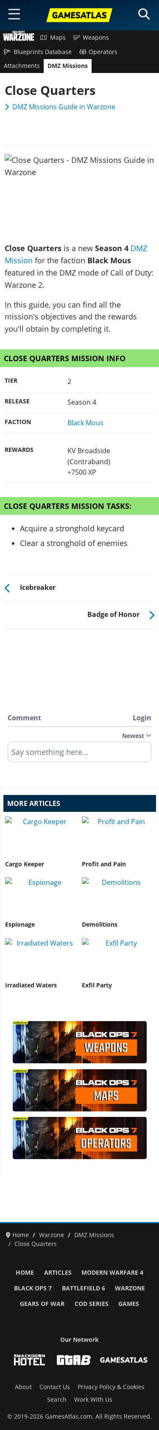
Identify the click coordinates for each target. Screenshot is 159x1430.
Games (128, 1304)
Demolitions (99, 924)
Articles (58, 1272)
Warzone (130, 1288)
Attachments (22, 66)
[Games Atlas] (79, 15)
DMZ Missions (67, 66)
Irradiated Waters (31, 985)
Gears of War (42, 1304)
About (23, 1387)
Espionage (20, 924)
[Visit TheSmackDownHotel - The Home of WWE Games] (29, 1360)
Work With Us (93, 1399)
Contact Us (54, 1387)
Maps (58, 37)
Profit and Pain (104, 864)
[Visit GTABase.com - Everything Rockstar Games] (74, 1360)
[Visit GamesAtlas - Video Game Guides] (124, 1360)
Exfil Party (97, 985)
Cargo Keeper (24, 864)
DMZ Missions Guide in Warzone (63, 106)
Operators (103, 52)
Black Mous (85, 422)
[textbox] (79, 755)
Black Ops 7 (33, 1288)
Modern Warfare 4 (112, 1272)
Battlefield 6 (83, 1288)
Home (25, 1272)
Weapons (96, 37)
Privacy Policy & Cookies (111, 1387)
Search (57, 1399)
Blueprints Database (43, 52)
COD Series (92, 1304)
